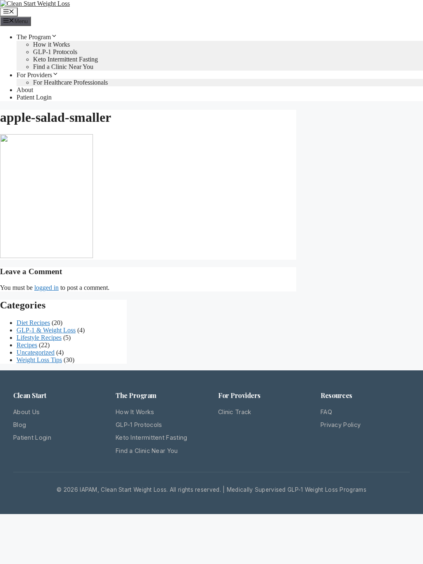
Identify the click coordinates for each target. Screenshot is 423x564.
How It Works (135, 411)
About (25, 89)
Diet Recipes (33, 322)
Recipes (27, 344)
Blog (19, 424)
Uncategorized (36, 352)
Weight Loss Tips (39, 359)
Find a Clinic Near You (63, 66)
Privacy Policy (341, 424)
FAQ (326, 411)
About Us (26, 411)
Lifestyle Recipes (39, 337)
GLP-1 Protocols (55, 51)
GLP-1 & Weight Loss (46, 330)
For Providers (34, 74)
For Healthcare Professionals (70, 82)
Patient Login (34, 97)
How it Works (51, 44)
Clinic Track (235, 411)
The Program (34, 36)
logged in (46, 287)
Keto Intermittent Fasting (65, 59)
